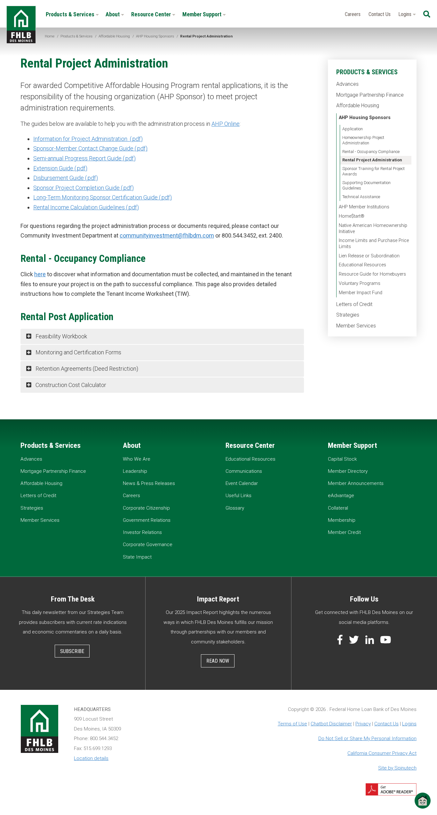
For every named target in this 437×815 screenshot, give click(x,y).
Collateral (338, 508)
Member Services (356, 326)
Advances (347, 84)
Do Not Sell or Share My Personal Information (367, 738)
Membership (341, 520)
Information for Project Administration (81, 138)
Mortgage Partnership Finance (370, 95)
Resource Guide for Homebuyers (372, 274)
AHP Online (225, 123)
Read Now (217, 661)
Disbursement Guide (58, 177)
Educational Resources (362, 265)
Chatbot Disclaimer (331, 724)
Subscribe (72, 651)
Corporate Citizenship (146, 508)
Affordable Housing (357, 105)
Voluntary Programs (359, 283)
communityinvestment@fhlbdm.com (167, 235)
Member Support (202, 14)
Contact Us (380, 14)
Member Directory (348, 471)
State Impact (137, 557)
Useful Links (238, 495)
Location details (91, 758)
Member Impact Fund (360, 292)
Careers (353, 14)
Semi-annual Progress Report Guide (77, 158)
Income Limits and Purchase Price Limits (374, 243)
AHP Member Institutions (364, 207)
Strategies (347, 315)
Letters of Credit (354, 304)
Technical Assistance (361, 196)
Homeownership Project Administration (363, 140)
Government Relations (147, 520)
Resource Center (151, 14)
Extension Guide (53, 168)
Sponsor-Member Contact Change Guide (83, 148)
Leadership (135, 471)
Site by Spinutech (397, 768)
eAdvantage (341, 495)
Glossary (235, 508)
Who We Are (136, 459)
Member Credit (344, 532)
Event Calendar (242, 483)
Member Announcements (356, 483)
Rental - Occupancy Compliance (371, 151)
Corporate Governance (147, 544)
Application (352, 128)
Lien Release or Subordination (369, 256)
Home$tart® (351, 216)
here (40, 274)
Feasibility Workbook (60, 336)
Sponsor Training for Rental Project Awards (373, 171)
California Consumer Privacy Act (382, 753)
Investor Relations (142, 532)
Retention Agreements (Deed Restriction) (86, 368)
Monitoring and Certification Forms (77, 352)
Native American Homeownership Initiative (373, 228)
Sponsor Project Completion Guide (76, 187)
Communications (244, 471)
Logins (405, 14)
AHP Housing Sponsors (365, 117)
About (113, 14)
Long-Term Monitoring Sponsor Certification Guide (95, 197)
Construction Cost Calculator (70, 385)
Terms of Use (292, 724)
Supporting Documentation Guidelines (366, 185)
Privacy (363, 724)
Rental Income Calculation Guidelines (79, 207)
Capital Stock (342, 459)
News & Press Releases (149, 483)
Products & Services (71, 14)
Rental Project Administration (372, 159)
